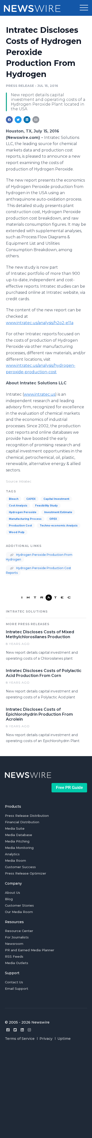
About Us (12, 893)
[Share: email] (35, 119)
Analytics (12, 854)
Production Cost (20, 525)
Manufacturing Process (25, 519)
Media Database (18, 835)
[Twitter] (15, 1030)
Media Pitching (17, 841)
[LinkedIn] (22, 1030)
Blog (9, 899)
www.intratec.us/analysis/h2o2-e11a (39, 322)
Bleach (13, 499)
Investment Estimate (58, 512)
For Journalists (17, 937)
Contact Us (14, 982)
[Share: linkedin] (27, 119)
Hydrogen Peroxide (22, 512)
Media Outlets (16, 963)
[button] (84, 8)
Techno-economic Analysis (59, 525)
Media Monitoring (19, 848)
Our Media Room (19, 912)
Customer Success (20, 867)
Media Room (15, 860)
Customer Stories (19, 905)
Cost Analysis (18, 505)
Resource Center (19, 931)
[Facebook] (8, 1030)
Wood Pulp (17, 532)
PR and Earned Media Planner (29, 950)
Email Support (16, 988)
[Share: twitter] (18, 119)
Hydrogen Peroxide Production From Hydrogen (39, 557)
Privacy (46, 1038)
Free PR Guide (69, 787)
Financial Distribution (22, 822)
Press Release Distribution (27, 816)
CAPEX (31, 499)
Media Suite (15, 828)
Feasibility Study (46, 505)
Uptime (64, 1038)
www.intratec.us (39, 394)
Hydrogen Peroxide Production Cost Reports (38, 570)
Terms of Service (20, 1038)
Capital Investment (56, 499)
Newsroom (14, 944)
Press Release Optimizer (25, 873)
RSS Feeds (14, 956)
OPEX (53, 519)
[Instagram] (29, 1030)
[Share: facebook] (9, 119)
